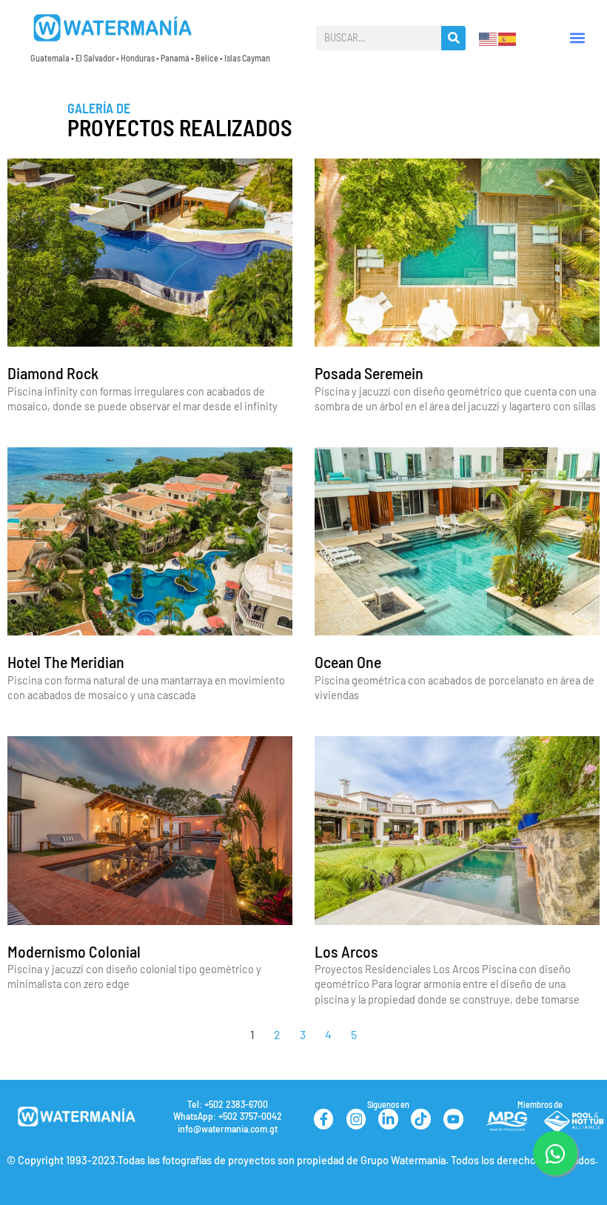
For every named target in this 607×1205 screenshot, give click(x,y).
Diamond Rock (52, 372)
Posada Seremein (369, 372)
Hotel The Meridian (65, 661)
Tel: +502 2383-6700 (227, 1104)
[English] (488, 37)
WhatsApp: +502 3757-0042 (227, 1115)
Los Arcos (346, 951)
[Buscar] (453, 38)
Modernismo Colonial (74, 951)
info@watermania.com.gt (228, 1128)
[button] (577, 38)
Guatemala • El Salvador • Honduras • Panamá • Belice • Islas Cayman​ (150, 58)
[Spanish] (507, 37)
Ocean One (348, 661)
